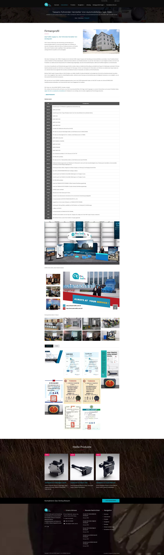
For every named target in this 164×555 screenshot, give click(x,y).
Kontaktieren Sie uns (112, 5)
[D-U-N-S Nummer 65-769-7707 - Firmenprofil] (54, 356)
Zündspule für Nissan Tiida (78, 483)
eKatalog (88, 5)
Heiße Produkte (82, 446)
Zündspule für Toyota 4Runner (106, 483)
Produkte (73, 5)
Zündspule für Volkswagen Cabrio (55, 483)
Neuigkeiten (81, 5)
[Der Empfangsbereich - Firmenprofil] (72, 324)
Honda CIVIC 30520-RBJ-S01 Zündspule (89, 528)
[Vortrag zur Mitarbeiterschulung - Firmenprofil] (54, 336)
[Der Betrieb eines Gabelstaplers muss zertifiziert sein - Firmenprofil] (110, 336)
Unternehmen (64, 5)
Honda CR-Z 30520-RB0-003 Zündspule (89, 514)
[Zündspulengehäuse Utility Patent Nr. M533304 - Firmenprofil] (110, 364)
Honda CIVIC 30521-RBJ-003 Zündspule (89, 521)
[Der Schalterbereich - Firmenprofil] (54, 324)
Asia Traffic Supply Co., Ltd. (57, 553)
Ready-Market (116, 553)
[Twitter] (46, 526)
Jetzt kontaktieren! (111, 500)
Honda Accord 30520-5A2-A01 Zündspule (90, 535)
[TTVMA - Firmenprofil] (73, 417)
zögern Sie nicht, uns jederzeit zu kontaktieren (55, 90)
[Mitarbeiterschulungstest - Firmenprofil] (110, 323)
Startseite (56, 5)
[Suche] (102, 1)
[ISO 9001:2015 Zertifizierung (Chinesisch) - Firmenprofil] (73, 363)
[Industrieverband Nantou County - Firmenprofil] (91, 417)
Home (76, 18)
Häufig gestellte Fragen (98, 5)
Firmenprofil (86, 18)
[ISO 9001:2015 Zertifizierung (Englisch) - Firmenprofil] (91, 363)
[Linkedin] (48, 526)
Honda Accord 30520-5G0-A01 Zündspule (90, 542)
